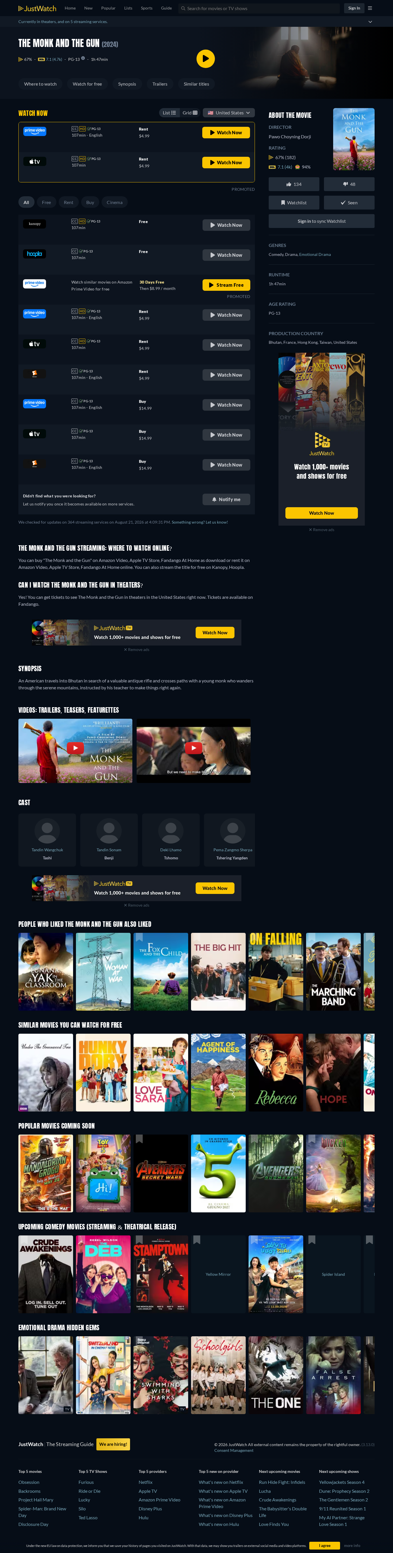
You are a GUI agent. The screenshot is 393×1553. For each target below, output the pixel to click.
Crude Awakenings (277, 1499)
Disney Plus (150, 1508)
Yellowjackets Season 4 (342, 1482)
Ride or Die (89, 1491)
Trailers (160, 83)
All (26, 202)
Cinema (114, 202)
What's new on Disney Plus (226, 1515)
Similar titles (196, 83)
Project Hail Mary (35, 1499)
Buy (90, 202)
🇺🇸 (226, 112)
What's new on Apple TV (223, 1491)
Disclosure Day (33, 1524)
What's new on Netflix (221, 1482)
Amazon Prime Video (159, 1499)
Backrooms (29, 1491)
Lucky (84, 1499)
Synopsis (127, 83)
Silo (82, 1508)
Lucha (265, 1491)
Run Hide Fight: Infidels (282, 1482)
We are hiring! (113, 1444)
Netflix (145, 1482)
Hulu (143, 1517)
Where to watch (40, 83)
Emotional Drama (315, 254)
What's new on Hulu (219, 1524)
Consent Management (233, 1450)
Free (46, 202)
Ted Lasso (88, 1517)
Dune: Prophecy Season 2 (344, 1491)
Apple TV (148, 1491)
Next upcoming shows (339, 1471)
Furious (86, 1482)
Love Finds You (274, 1524)
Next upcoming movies (279, 1471)
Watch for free (87, 83)
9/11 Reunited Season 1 (342, 1508)
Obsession (28, 1482)
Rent (69, 202)
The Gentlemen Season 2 (343, 1499)
